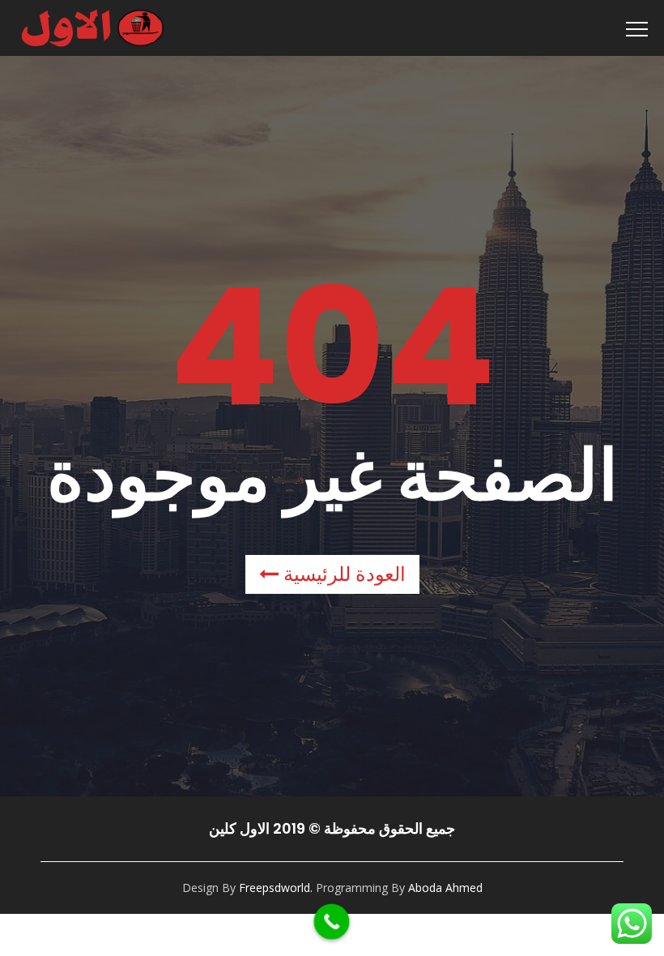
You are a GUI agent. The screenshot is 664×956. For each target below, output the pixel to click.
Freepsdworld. (276, 887)
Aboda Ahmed (445, 887)
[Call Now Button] (332, 922)
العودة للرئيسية (342, 574)
